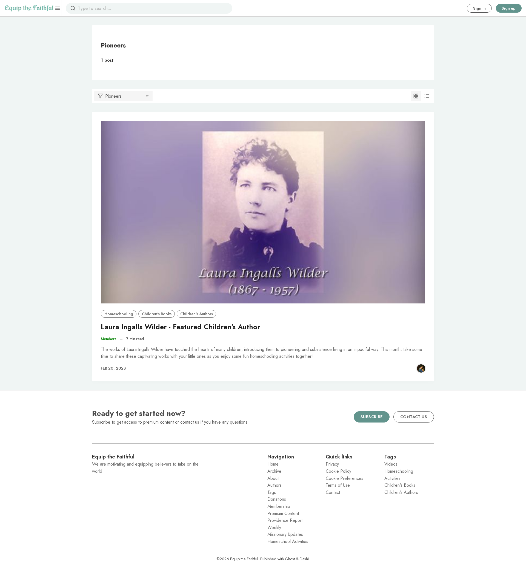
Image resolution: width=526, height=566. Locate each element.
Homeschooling (118, 314)
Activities (392, 478)
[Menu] (57, 8)
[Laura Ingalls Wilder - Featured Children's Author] (263, 212)
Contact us (413, 416)
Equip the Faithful (244, 559)
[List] (427, 96)
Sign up (509, 8)
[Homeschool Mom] (421, 368)
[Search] (73, 8)
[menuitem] (292, 464)
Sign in (479, 8)
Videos (391, 464)
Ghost (290, 559)
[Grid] (416, 96)
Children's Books (156, 314)
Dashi (304, 559)
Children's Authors (196, 314)
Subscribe (372, 416)
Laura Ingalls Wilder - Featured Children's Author (180, 327)
